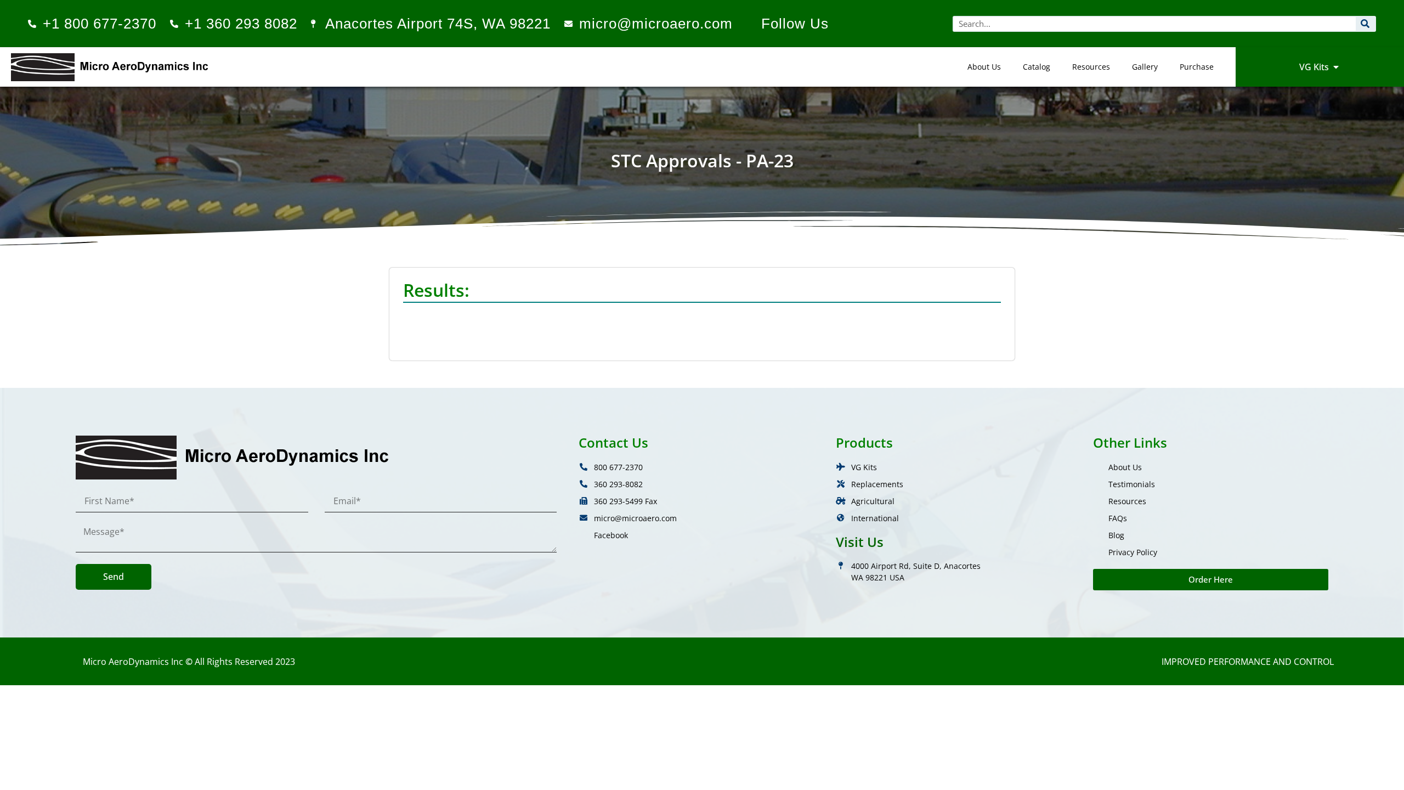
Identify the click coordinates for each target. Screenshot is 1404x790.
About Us (984, 66)
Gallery (1145, 66)
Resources (1091, 66)
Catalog (1036, 66)
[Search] (1365, 24)
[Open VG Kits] (1336, 67)
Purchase (1197, 66)
